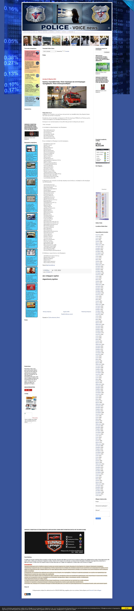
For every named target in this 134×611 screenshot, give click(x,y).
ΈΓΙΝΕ (126, 608)
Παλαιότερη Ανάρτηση (86, 311)
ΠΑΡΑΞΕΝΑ (70, 31)
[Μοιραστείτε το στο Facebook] (59, 270)
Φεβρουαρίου (98, 244)
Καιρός (108, 162)
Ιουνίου (97, 238)
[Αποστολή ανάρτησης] (52, 270)
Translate (67, 51)
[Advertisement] (67, 66)
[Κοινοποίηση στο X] (57, 270)
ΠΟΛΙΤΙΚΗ (45, 31)
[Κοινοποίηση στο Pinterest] (60, 270)
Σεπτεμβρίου (98, 253)
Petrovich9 (91, 590)
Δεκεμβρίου (98, 248)
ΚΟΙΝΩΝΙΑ (51, 31)
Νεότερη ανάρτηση (47, 311)
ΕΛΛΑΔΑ (58, 31)
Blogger (99, 590)
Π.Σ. (51, 272)
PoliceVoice (35, 6)
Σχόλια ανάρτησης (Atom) (54, 317)
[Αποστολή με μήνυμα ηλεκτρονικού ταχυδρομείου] (55, 270)
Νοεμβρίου (98, 249)
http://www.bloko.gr (50, 265)
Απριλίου (98, 241)
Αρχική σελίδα (66, 311)
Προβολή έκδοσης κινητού (67, 314)
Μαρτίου (97, 243)
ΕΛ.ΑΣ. (34, 31)
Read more (31, 59)
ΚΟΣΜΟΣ (64, 31)
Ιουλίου (97, 236)
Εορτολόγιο (104, 189)
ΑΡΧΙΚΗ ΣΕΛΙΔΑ (26, 31)
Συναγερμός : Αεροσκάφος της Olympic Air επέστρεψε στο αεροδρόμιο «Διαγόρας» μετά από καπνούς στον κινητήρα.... (30, 76)
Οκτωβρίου (98, 251)
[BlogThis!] (56, 270)
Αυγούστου (98, 234)
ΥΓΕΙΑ (39, 31)
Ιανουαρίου (98, 246)
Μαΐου (97, 239)
